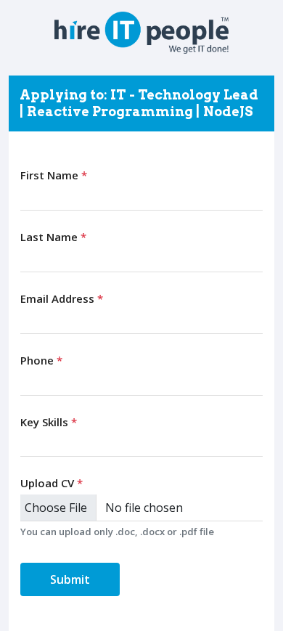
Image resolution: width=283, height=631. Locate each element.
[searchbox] (28, 443)
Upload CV (51, 483)
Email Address (61, 298)
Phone (41, 360)
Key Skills (48, 422)
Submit (70, 579)
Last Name (53, 236)
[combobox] (141, 444)
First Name (53, 175)
